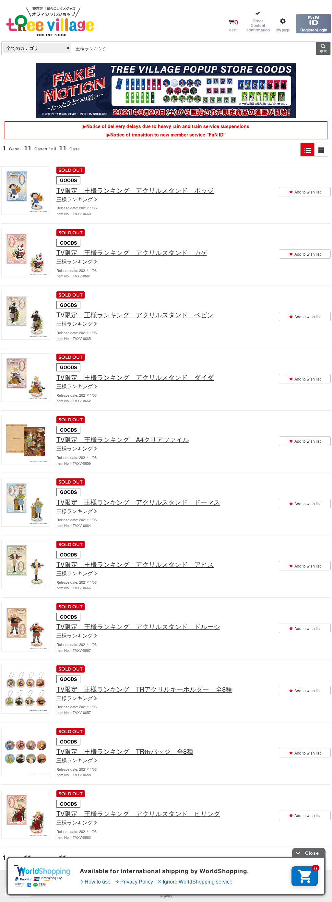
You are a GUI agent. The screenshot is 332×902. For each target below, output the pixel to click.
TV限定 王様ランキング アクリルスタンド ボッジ (135, 190)
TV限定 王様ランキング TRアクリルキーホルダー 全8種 (144, 689)
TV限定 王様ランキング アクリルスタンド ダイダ (135, 377)
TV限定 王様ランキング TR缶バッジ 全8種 (124, 751)
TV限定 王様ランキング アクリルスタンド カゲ (131, 252)
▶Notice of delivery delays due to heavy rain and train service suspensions (166, 126)
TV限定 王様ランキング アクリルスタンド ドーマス (138, 502)
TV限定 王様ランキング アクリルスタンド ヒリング (138, 813)
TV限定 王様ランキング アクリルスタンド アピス (135, 564)
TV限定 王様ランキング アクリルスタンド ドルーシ (138, 626)
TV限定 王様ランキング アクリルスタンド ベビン (135, 314)
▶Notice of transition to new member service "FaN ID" (166, 134)
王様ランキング (74, 199)
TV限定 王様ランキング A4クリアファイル (122, 439)
